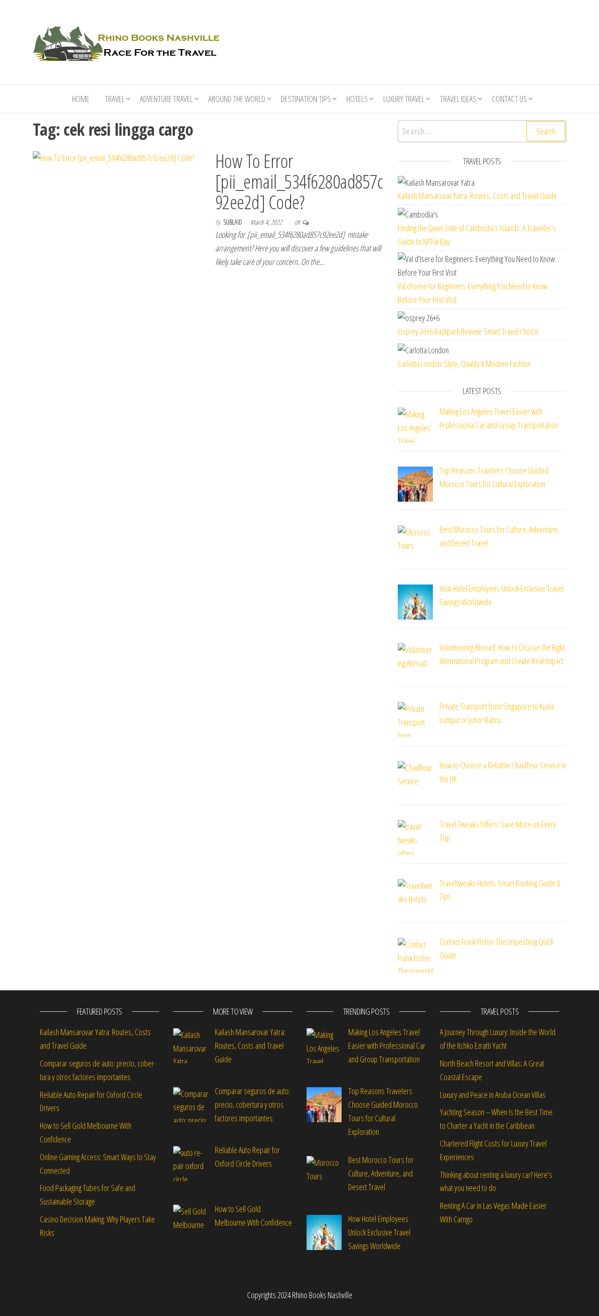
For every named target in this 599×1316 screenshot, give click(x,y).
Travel (114, 98)
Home (80, 98)
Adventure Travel (166, 98)
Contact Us (509, 98)
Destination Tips (306, 98)
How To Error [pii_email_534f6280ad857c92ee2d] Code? (298, 181)
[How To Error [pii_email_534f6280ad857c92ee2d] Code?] (113, 157)
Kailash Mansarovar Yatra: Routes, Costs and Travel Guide (477, 195)
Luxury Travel (403, 98)
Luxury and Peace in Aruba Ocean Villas (493, 1094)
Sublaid (233, 222)
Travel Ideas (458, 98)
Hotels (357, 98)
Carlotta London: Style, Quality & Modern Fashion (464, 363)
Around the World (236, 98)
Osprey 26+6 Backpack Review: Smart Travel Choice (468, 331)
